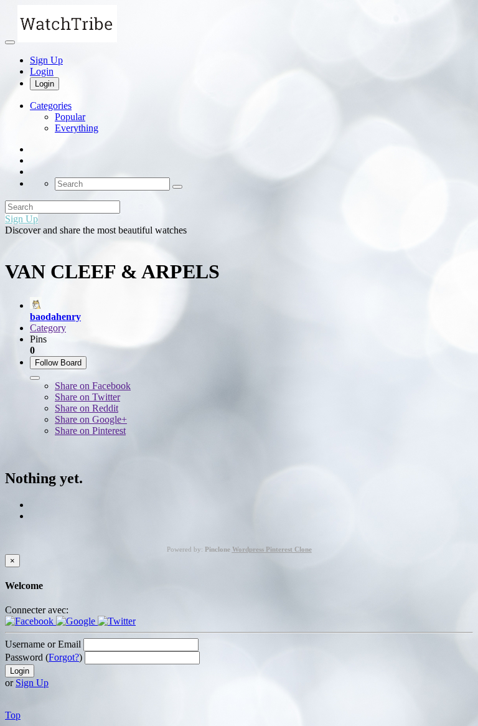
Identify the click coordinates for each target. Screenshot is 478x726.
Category (48, 328)
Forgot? (64, 657)
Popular (70, 116)
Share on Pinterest (90, 430)
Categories (51, 105)
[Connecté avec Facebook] (30, 621)
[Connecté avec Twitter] (117, 621)
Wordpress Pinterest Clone (272, 549)
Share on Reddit (86, 408)
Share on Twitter (87, 397)
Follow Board (58, 362)
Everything (76, 128)
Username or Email (43, 644)
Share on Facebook (93, 385)
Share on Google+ (91, 419)
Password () (43, 657)
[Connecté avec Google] (77, 621)
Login (42, 71)
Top (13, 715)
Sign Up (46, 60)
